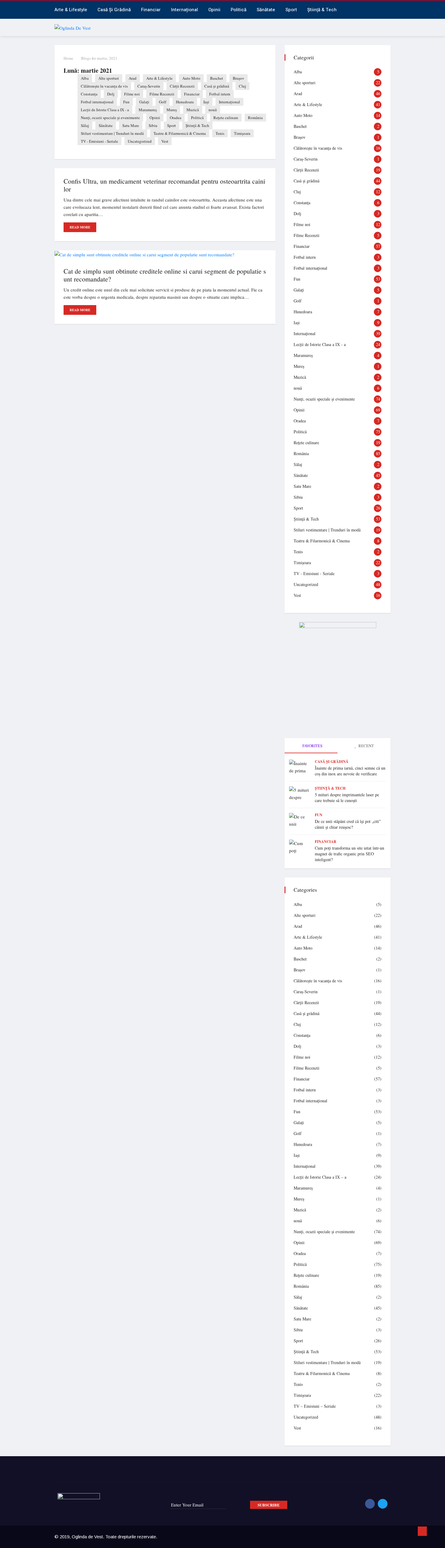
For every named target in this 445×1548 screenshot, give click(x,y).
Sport (291, 9)
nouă (213, 109)
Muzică (192, 109)
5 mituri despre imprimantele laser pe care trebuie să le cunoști (347, 797)
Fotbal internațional (97, 102)
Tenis (220, 133)
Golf (162, 102)
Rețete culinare (225, 117)
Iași (206, 102)
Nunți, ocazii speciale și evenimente (110, 117)
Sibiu (153, 125)
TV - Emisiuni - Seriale (99, 141)
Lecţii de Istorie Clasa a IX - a (105, 109)
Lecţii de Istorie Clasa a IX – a (320, 1177)
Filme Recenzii (162, 94)
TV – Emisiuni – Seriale (315, 1406)
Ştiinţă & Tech (197, 125)
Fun (126, 102)
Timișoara (242, 133)
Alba (85, 78)
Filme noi (132, 94)
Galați (144, 102)
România (255, 117)
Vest (164, 141)
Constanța (89, 94)
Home (68, 58)
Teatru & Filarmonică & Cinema (179, 133)
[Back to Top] (422, 1531)
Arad (133, 78)
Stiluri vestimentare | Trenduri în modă (112, 133)
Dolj (110, 94)
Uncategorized (140, 141)
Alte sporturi (108, 78)
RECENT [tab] (366, 745)
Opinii (214, 9)
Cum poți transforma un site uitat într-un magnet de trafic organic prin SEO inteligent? (349, 853)
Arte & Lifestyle (70, 9)
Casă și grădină (114, 9)
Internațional (184, 9)
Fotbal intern (219, 94)
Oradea (175, 117)
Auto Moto (191, 78)
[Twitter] (382, 1504)
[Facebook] (370, 1504)
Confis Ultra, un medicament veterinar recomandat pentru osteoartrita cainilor (164, 185)
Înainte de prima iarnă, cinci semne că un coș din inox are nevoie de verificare (350, 771)
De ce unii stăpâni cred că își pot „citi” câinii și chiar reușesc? (348, 824)
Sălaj (85, 125)
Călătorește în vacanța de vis (104, 86)
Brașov (238, 78)
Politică (238, 9)
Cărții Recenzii (182, 86)
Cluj (242, 86)
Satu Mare (130, 125)
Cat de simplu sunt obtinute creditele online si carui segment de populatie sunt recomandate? (165, 275)
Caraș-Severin (148, 86)
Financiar (151, 9)
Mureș (171, 109)
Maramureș (148, 109)
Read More (80, 227)
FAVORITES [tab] (312, 745)
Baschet (216, 78)
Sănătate (266, 9)
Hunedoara (185, 102)
